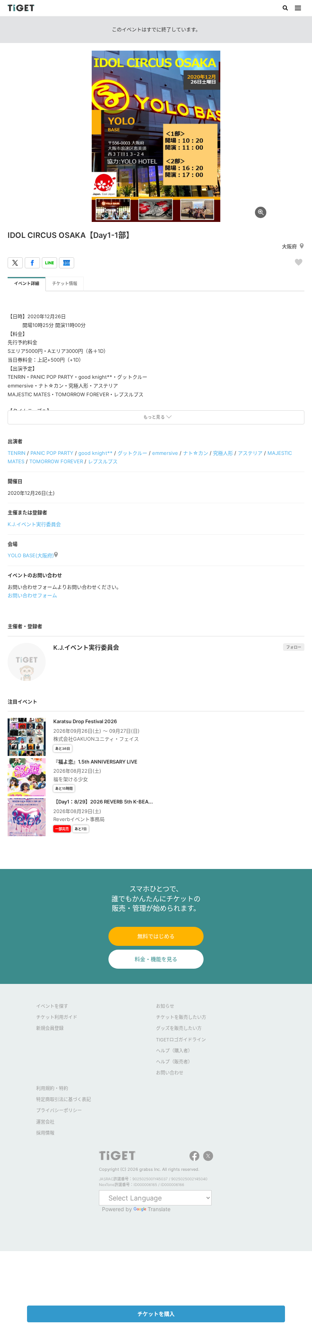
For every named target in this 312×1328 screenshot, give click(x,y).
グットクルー (132, 453)
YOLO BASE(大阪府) (31, 555)
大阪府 (289, 246)
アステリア (250, 453)
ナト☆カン (195, 453)
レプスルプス (103, 461)
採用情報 (45, 1133)
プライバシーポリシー (59, 1110)
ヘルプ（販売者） (174, 1062)
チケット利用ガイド (56, 1017)
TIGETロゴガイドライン (181, 1040)
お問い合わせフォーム (32, 595)
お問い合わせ (169, 1073)
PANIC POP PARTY (51, 453)
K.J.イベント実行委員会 (34, 524)
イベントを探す (52, 1006)
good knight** (95, 453)
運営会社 (45, 1122)
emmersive (165, 453)
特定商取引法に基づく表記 (63, 1099)
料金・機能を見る (156, 959)
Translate (159, 1209)
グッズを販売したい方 (179, 1028)
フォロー (293, 647)
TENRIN (16, 453)
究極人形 (223, 453)
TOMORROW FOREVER (56, 461)
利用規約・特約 (52, 1088)
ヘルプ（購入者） (174, 1051)
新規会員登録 (50, 1028)
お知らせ (165, 1006)
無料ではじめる (156, 936)
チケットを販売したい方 (181, 1017)
